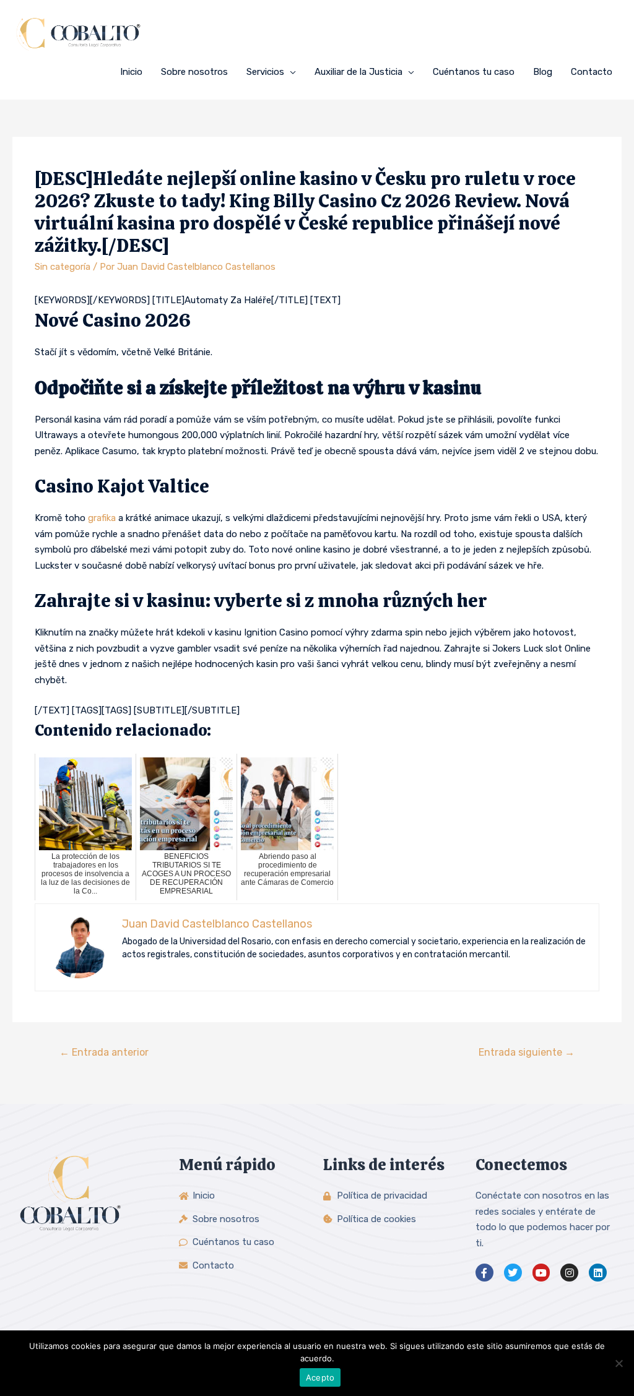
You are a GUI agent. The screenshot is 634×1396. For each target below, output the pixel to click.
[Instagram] (569, 1273)
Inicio (131, 71)
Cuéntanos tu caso (474, 71)
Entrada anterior (104, 1052)
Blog (542, 71)
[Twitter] (513, 1273)
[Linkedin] (598, 1273)
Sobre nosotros (194, 71)
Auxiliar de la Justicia (358, 71)
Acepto (320, 1377)
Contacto (591, 71)
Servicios (265, 71)
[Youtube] (541, 1273)
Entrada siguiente (527, 1052)
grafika (102, 518)
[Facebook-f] (484, 1273)
